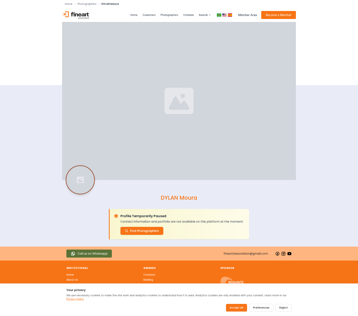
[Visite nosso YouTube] (289, 253)
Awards (203, 14)
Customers (149, 14)
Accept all (236, 307)
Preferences (261, 307)
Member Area (247, 15)
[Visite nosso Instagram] (283, 253)
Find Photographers (144, 231)
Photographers (87, 4)
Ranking (148, 280)
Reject (283, 307)
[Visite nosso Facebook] (277, 253)
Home (68, 4)
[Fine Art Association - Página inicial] (75, 15)
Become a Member (279, 15)
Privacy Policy (75, 299)
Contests (188, 14)
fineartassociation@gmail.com (246, 254)
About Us (72, 280)
